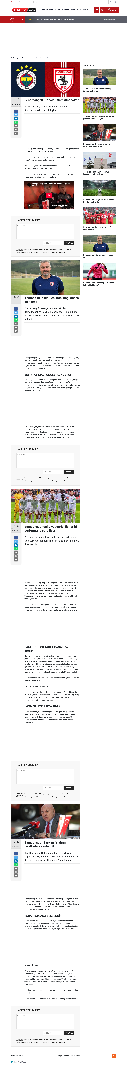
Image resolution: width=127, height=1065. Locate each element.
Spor (57, 10)
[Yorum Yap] (16, 133)
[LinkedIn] (16, 118)
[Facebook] (16, 111)
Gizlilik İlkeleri (75, 1056)
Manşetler (18, 2)
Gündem (65, 10)
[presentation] (17, 20)
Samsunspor (47, 10)
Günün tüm (109, 20)
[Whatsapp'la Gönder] (16, 122)
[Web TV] (111, 2)
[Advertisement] (63, 40)
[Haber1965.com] (24, 10)
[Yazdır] (16, 129)
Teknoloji (85, 10)
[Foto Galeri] (115, 2)
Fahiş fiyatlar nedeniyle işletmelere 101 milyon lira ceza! (55, 20)
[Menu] (96, 10)
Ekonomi (74, 10)
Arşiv (36, 2)
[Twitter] (16, 114)
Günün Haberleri (27, 2)
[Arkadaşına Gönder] (16, 125)
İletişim (66, 1056)
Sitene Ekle (43, 2)
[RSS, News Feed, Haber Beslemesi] (114, 1056)
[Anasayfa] (12, 2)
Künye (60, 1056)
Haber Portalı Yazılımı (20, 1062)
